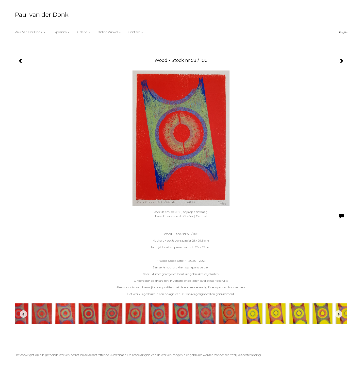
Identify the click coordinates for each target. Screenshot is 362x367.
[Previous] (23, 314)
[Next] (338, 314)
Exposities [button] (60, 32)
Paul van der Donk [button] (29, 32)
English (343, 32)
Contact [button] (134, 32)
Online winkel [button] (108, 32)
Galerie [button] (82, 32)
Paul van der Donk (41, 14)
